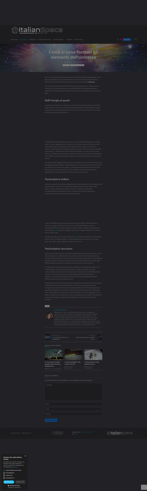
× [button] (25, 456)
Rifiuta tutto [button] (20, 482)
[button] (14, 485)
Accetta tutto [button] (9, 482)
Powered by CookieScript (14, 487)
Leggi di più (15, 467)
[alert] (73, 245)
